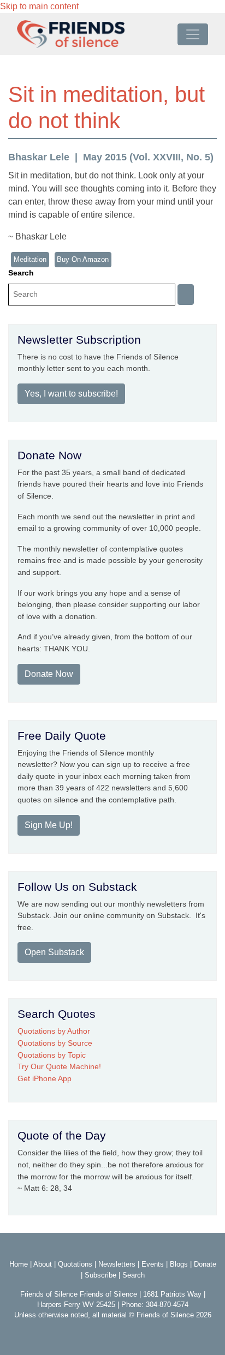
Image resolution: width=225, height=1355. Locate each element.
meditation (30, 259)
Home (18, 1264)
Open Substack (54, 952)
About (42, 1264)
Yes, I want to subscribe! (71, 393)
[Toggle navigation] (192, 34)
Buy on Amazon (83, 259)
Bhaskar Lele (38, 157)
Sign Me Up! (49, 825)
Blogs (179, 1264)
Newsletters (116, 1264)
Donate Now (49, 674)
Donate (205, 1264)
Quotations (75, 1264)
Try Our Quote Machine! (59, 1066)
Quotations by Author (53, 1031)
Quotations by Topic (51, 1055)
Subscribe (100, 1275)
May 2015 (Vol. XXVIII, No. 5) (148, 157)
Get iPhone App (44, 1078)
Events (152, 1264)
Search (21, 272)
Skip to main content (39, 6)
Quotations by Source (54, 1043)
